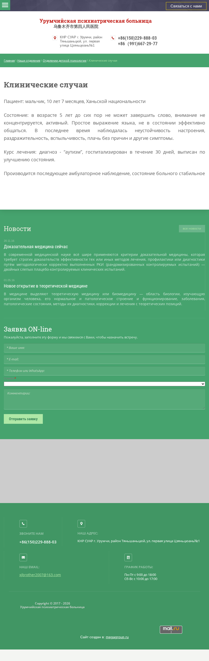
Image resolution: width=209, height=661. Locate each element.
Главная (9, 60)
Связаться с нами (186, 6)
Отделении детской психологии (64, 60)
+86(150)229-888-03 (137, 38)
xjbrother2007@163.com (40, 574)
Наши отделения (28, 60)
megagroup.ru (117, 637)
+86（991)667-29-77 (138, 43)
